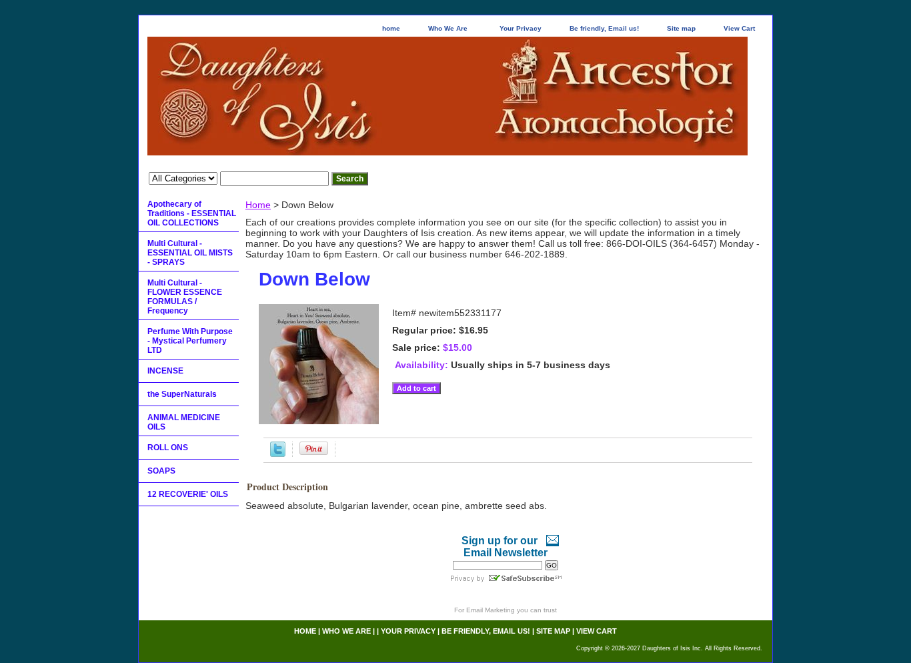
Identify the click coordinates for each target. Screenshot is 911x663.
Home (258, 204)
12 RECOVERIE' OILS (187, 494)
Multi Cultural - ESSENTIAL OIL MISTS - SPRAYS (190, 253)
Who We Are (448, 28)
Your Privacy (521, 28)
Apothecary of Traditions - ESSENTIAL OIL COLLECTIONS (191, 213)
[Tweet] (277, 453)
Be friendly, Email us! (604, 28)
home (391, 28)
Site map (681, 28)
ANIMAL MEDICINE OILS (183, 422)
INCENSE (165, 371)
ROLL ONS (167, 447)
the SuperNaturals (182, 394)
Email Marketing (490, 610)
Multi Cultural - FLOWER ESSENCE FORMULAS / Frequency (184, 296)
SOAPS (161, 471)
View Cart (739, 28)
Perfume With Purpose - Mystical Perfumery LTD (190, 341)
